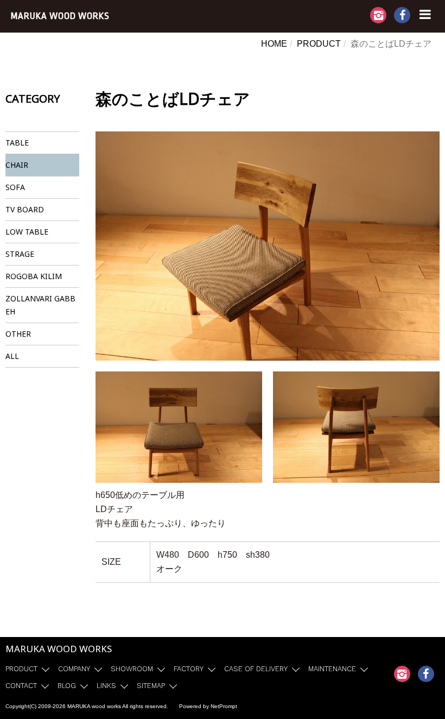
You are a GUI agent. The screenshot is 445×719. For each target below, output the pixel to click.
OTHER (18, 334)
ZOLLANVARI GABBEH (40, 305)
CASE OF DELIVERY (256, 669)
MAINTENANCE (332, 669)
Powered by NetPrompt (208, 706)
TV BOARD (24, 209)
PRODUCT (319, 43)
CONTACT (21, 686)
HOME (274, 43)
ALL (12, 356)
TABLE (17, 142)
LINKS (106, 686)
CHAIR (16, 165)
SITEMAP (151, 686)
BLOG (67, 686)
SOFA (15, 187)
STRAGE (19, 254)
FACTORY (189, 669)
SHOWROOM (132, 669)
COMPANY (74, 669)
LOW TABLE (26, 231)
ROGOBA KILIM (33, 276)
